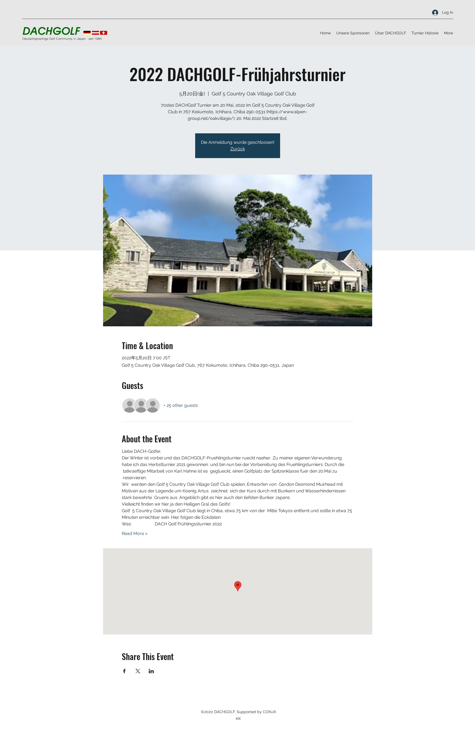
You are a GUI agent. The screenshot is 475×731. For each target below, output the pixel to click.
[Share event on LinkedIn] (151, 671)
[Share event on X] (137, 671)
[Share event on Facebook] (124, 671)
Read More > (134, 533)
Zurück (237, 148)
